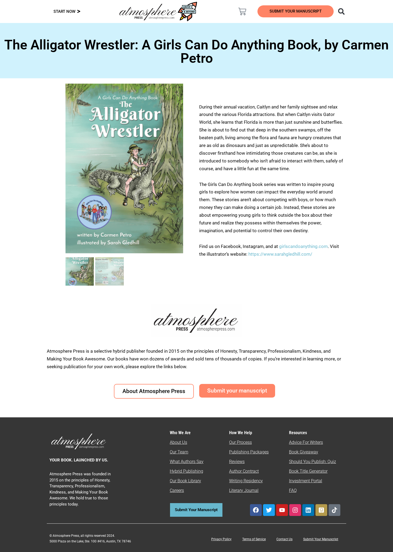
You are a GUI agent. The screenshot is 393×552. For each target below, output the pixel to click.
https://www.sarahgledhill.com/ (280, 254)
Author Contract (244, 471)
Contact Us (284, 539)
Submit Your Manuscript (320, 539)
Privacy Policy (221, 539)
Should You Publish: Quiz (312, 461)
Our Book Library (185, 480)
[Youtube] (282, 510)
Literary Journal (244, 490)
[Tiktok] (334, 510)
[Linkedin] (308, 510)
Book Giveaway (303, 451)
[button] (341, 11)
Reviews (237, 461)
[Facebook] (256, 510)
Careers (177, 490)
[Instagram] (295, 510)
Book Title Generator (308, 471)
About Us (178, 442)
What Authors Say (186, 461)
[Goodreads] (321, 510)
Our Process (240, 442)
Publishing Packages (249, 451)
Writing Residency (246, 480)
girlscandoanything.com (303, 246)
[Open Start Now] (79, 12)
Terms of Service (254, 539)
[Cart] (242, 11)
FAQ (293, 490)
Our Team (179, 451)
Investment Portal (305, 480)
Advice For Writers (306, 442)
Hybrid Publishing (186, 471)
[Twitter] (269, 510)
